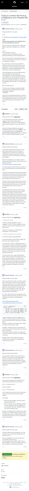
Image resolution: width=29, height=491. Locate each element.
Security (12, 482)
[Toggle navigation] (2, 2)
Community (21, 482)
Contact (10, 483)
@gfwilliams (17, 116)
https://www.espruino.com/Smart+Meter (17, 37)
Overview (5, 11)
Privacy (7, 482)
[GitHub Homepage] (10, 487)
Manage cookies (16, 483)
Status (16, 482)
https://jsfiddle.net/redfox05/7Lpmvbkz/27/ (12, 302)
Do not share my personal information (14, 485)
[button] (27, 11)
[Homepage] (14, 2)
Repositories (14, 11)
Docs (25, 482)
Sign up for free (7, 454)
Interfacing (23, 24)
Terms (4, 482)
